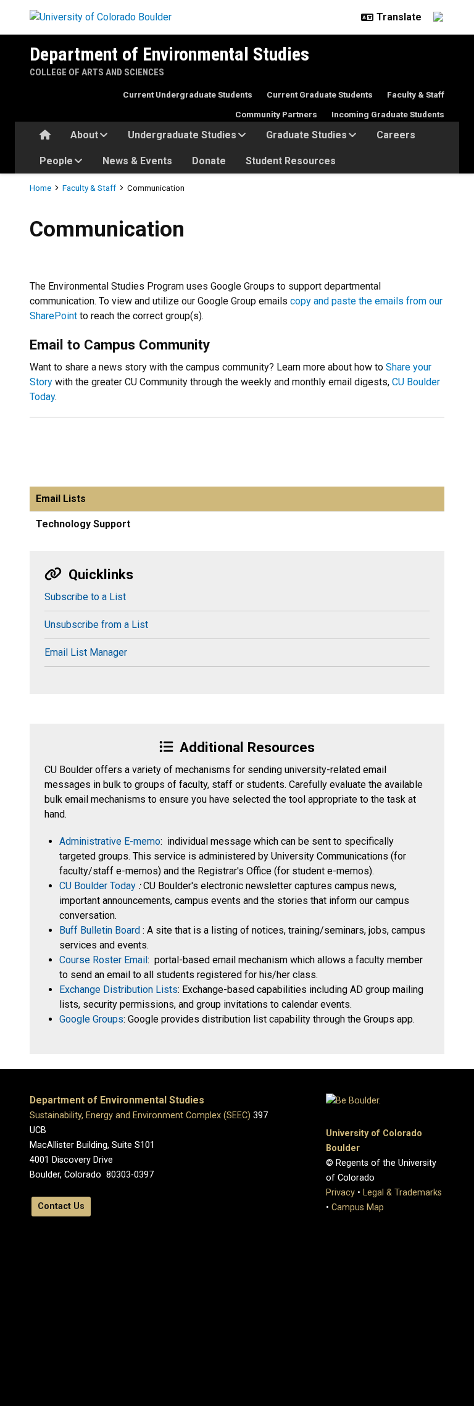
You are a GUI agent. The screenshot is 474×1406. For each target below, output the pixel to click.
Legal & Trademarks (402, 1192)
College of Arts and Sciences (97, 72)
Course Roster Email (103, 960)
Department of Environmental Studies (169, 54)
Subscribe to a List (85, 597)
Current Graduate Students (320, 94)
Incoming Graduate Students (387, 114)
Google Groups (91, 1019)
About (84, 135)
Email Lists (61, 498)
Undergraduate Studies (182, 135)
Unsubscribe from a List (96, 624)
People (56, 161)
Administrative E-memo (109, 841)
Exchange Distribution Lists (118, 989)
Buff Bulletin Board (101, 930)
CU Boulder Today (98, 886)
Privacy (340, 1192)
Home (40, 188)
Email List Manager (85, 652)
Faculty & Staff (415, 94)
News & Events (137, 161)
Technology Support (83, 524)
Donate (209, 161)
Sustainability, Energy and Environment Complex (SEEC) (140, 1115)
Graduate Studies (306, 135)
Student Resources (291, 161)
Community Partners (276, 114)
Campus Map (357, 1207)
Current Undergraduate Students (187, 94)
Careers (395, 135)
